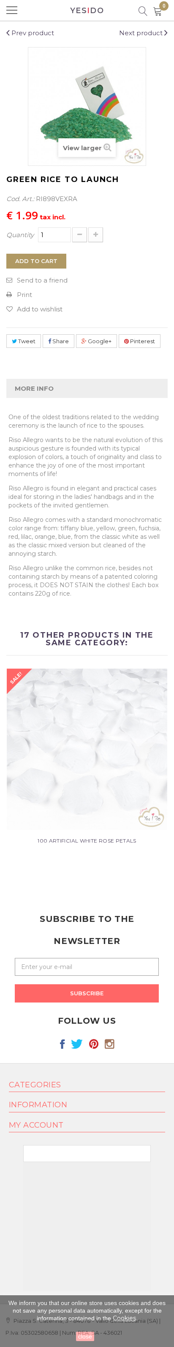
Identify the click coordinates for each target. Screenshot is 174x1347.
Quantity (20, 235)
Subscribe (86, 993)
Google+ (99, 341)
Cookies (124, 1318)
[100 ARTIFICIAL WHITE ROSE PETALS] (87, 749)
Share (60, 341)
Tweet (26, 341)
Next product (141, 33)
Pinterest (142, 341)
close (85, 1336)
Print (24, 295)
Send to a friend (42, 280)
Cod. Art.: (20, 199)
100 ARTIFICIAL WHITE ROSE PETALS (87, 840)
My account (36, 1125)
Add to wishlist (40, 309)
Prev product (32, 33)
